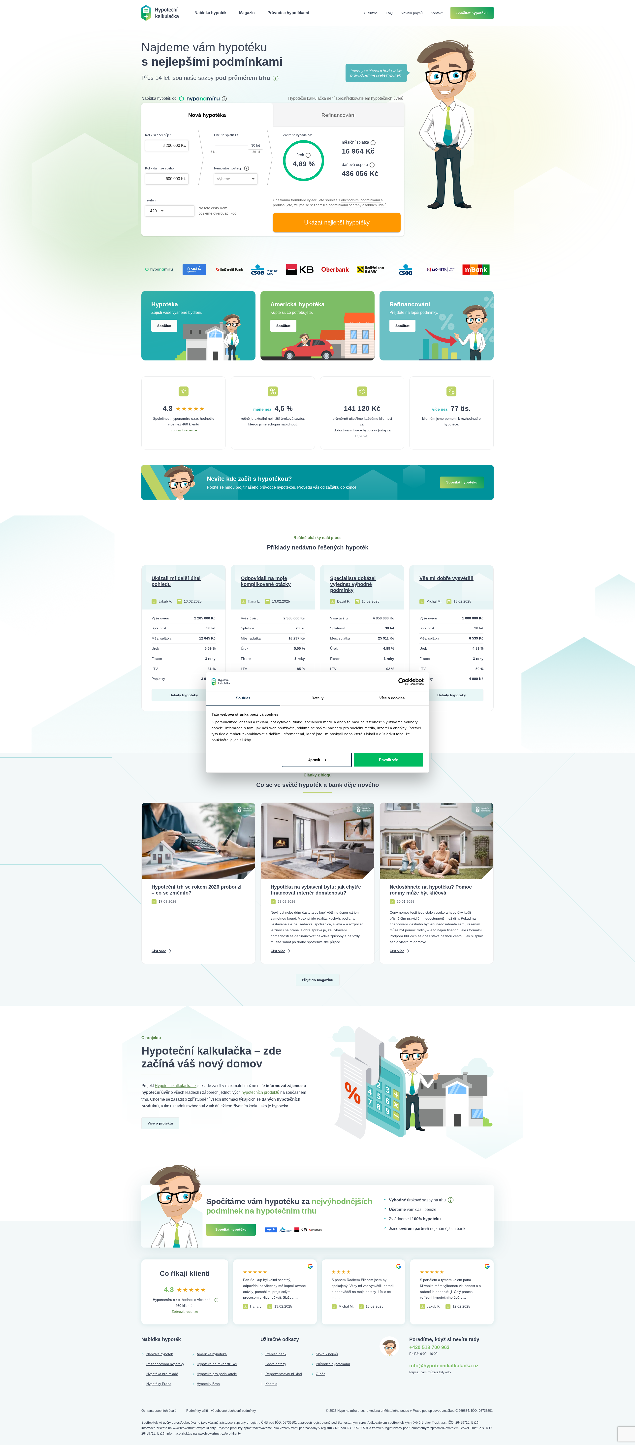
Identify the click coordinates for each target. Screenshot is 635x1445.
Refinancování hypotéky (165, 1364)
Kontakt (437, 13)
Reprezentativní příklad (283, 1374)
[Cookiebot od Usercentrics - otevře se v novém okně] (402, 681)
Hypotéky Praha (158, 1384)
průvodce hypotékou (277, 487)
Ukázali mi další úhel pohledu (176, 581)
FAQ (389, 13)
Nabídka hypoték (210, 13)
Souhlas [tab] (243, 698)
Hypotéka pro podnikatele (217, 1374)
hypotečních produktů (260, 1092)
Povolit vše (388, 760)
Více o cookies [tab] (392, 698)
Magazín (247, 13)
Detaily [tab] (318, 698)
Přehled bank (275, 1354)
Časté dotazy (275, 1364)
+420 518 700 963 (429, 1347)
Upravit (314, 760)
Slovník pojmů (412, 13)
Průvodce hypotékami (288, 13)
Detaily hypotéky (183, 695)
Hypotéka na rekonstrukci (217, 1364)
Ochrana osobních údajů (158, 1411)
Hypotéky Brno (208, 1384)
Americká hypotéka (212, 1354)
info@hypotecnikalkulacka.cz (443, 1365)
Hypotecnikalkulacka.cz (175, 1086)
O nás (320, 1374)
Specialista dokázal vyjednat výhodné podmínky (353, 584)
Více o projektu (160, 1123)
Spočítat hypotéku (472, 13)
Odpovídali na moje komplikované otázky (266, 581)
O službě (371, 13)
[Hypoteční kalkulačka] (160, 12)
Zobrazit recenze (183, 430)
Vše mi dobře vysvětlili (446, 578)
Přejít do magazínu (317, 980)
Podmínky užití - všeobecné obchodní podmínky (221, 1411)
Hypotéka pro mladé (162, 1374)
